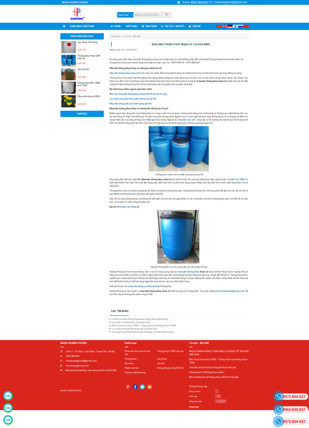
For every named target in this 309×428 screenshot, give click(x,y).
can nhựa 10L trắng (87, 42)
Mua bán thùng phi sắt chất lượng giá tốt (130, 103)
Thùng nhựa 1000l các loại (170, 351)
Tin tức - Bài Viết (132, 36)
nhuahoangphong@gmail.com (231, 2)
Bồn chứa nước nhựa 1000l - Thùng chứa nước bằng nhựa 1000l (144, 325)
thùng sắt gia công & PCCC (170, 368)
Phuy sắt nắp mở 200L (88, 96)
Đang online (194, 391)
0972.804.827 (199, 2)
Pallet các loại (132, 368)
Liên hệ (81, 49)
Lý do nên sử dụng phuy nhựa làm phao (131, 322)
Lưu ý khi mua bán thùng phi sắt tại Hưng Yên (132, 98)
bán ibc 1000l (238, 179)
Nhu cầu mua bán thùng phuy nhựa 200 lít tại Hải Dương (138, 94)
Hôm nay (193, 396)
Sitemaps (194, 407)
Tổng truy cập (195, 401)
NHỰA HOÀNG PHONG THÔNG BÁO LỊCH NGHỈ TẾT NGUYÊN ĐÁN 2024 (218, 353)
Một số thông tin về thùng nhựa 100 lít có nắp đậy (214, 377)
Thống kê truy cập (198, 386)
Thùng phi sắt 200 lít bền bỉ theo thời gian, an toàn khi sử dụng (142, 332)
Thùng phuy (131, 359)
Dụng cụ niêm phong (135, 372)
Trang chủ (115, 36)
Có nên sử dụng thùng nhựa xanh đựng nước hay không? (140, 319)
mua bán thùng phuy (188, 271)
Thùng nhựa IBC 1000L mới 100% (89, 84)
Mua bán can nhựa (126, 206)
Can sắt (161, 363)
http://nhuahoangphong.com (230, 291)
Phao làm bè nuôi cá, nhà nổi (137, 353)
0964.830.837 (294, 410)
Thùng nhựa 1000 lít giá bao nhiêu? (207, 372)
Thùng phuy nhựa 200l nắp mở (88, 57)
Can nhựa (162, 359)
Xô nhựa (129, 363)
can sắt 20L (83, 69)
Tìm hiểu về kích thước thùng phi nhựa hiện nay (212, 367)
